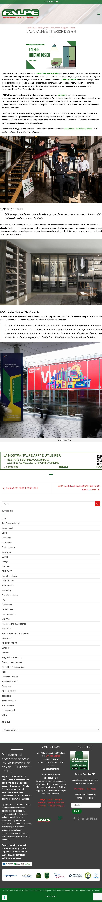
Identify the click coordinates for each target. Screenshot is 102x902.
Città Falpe (7, 542)
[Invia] (97, 503)
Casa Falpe (6, 538)
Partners (5, 653)
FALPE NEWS (8, 585)
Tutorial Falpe (8, 705)
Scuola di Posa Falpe (11, 681)
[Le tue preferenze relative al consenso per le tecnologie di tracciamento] (4, 897)
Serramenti (6, 686)
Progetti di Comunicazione (13, 667)
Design (5, 562)
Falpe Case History (10, 576)
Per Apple (91, 789)
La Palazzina (7, 609)
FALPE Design (8, 581)
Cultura (5, 557)
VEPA (4, 715)
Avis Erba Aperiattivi (10, 523)
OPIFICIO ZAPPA (9, 643)
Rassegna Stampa (10, 677)
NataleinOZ (7, 638)
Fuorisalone (7, 605)
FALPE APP (7, 571)
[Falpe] (20, 13)
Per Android (79, 789)
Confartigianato (8, 547)
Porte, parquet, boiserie (12, 662)
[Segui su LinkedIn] (54, 2)
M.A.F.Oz (5, 619)
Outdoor (5, 648)
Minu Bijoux (7, 629)
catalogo (61, 95)
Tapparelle (6, 696)
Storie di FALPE (9, 691)
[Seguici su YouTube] (57, 2)
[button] (98, 14)
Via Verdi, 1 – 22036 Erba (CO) (51, 806)
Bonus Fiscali (7, 528)
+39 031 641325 (53, 756)
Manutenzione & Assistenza (14, 624)
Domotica (6, 566)
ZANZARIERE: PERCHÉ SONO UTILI (22, 488)
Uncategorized (8, 710)
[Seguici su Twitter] (50, 2)
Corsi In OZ (6, 552)
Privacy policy (51, 896)
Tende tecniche (9, 701)
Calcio (4, 533)
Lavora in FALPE (9, 614)
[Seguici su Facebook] (45, 2)
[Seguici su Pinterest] (52, 2)
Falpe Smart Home (10, 595)
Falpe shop (6, 590)
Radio (4, 672)
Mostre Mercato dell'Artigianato (16, 633)
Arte (4, 518)
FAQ (3, 600)
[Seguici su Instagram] (47, 2)
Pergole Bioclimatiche (11, 657)
